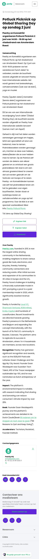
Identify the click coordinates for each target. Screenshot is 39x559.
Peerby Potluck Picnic (16, 208)
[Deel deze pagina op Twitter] (12, 479)
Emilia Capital (8, 311)
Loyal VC (24, 304)
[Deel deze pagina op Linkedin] (18, 479)
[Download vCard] (33, 449)
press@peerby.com (12, 459)
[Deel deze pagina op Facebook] (25, 479)
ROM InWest (26, 307)
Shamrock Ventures (11, 307)
